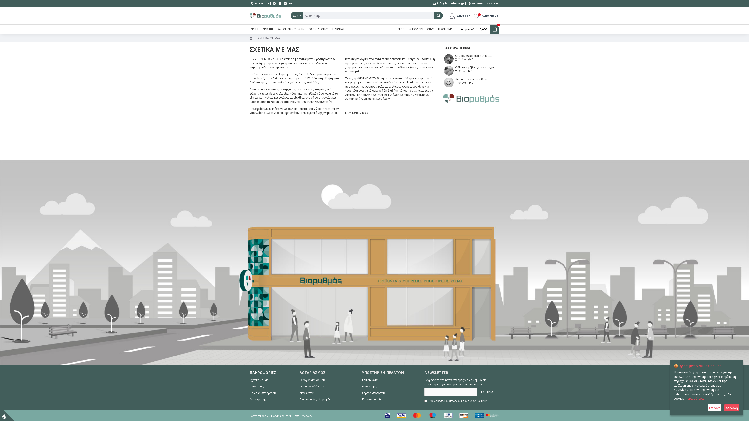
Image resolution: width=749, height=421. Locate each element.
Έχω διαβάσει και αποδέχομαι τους (457, 400)
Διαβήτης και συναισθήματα (472, 79)
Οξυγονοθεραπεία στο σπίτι (473, 55)
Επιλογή (714, 408)
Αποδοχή (732, 408)
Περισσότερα (694, 398)
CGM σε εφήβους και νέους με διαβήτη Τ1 (476, 67)
